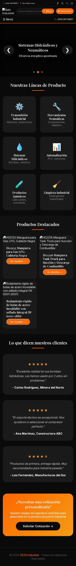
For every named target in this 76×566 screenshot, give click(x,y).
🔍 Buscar (47, 11)
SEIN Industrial (29, 555)
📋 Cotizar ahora (65, 11)
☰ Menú (38, 19)
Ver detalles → (18, 261)
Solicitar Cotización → (38, 526)
